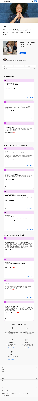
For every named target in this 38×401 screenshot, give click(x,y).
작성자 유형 (28, 66)
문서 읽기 (22, 53)
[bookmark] (5, 97)
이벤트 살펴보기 (26, 347)
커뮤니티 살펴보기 (11, 347)
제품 (4, 66)
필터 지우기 (33, 68)
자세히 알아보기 (10, 359)
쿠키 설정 (26, 393)
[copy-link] (7, 97)
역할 (15, 66)
